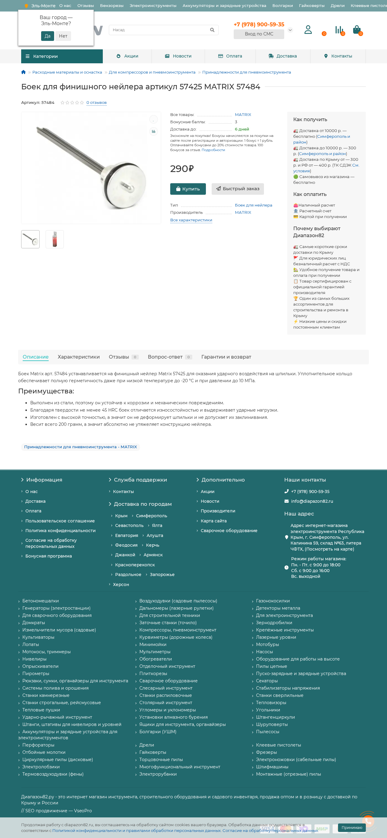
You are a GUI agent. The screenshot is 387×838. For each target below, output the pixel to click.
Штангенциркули (275, 717)
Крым (121, 515)
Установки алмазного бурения (173, 717)
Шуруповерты (272, 724)
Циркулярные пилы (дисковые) (57, 759)
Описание (36, 357)
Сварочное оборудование (229, 530)
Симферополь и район (322, 153)
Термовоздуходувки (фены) (53, 774)
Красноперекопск (135, 564)
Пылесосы (267, 731)
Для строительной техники (169, 615)
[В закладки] (153, 119)
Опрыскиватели (40, 666)
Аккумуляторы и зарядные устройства (224, 5)
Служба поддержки (140, 480)
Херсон (121, 584)
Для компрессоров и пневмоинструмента (152, 72)
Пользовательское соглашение (60, 520)
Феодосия (126, 545)
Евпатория (126, 535)
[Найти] (212, 30)
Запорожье (162, 574)
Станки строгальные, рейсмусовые (61, 702)
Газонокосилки (273, 601)
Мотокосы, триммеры (46, 651)
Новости (182, 56)
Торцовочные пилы (161, 759)
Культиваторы (38, 637)
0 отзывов (96, 102)
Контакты (341, 56)
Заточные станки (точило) (168, 622)
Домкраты (33, 622)
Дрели (338, 5)
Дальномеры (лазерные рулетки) (176, 608)
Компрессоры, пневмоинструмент (177, 630)
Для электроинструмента (284, 615)
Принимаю (352, 827)
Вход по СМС (259, 34)
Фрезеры (266, 752)
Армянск (153, 554)
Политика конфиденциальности (60, 530)
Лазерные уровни (276, 637)
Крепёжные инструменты (285, 630)
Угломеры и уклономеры (167, 710)
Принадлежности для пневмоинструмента (246, 72)
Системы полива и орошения (55, 688)
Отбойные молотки (44, 752)
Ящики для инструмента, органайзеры (182, 724)
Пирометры (35, 673)
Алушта (155, 535)
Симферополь (151, 515)
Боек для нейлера (253, 205)
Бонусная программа (48, 556)
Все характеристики (191, 219)
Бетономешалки (40, 601)
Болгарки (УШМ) (158, 731)
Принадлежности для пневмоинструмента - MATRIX (80, 446)
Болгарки (282, 5)
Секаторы (267, 681)
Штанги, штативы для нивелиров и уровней (72, 724)
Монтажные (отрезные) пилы (288, 774)
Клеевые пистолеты (278, 745)
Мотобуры (267, 644)
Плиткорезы (153, 673)
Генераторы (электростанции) (56, 608)
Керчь (152, 545)
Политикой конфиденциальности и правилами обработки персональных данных (136, 830)
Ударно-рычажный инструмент (57, 717)
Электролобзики (41, 767)
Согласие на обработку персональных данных (270, 830)
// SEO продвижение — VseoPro (56, 810)
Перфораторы (38, 745)
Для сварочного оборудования (57, 615)
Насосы (264, 651)
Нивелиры (34, 659)
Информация (44, 480)
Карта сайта (214, 520)
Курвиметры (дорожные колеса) (176, 637)
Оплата (234, 56)
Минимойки (153, 644)
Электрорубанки (158, 774)
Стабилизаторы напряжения (288, 688)
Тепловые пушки (41, 710)
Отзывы (85, 5)
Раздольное (128, 574)
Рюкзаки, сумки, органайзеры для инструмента (75, 681)
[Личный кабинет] (308, 29)
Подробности (213, 150)
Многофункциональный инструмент (179, 767)
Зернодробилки (274, 622)
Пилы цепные (271, 666)
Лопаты (30, 644)
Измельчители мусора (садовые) (59, 630)
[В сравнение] (153, 131)
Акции (131, 56)
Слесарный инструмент (166, 688)
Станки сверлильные (280, 695)
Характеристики (79, 357)
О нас (65, 5)
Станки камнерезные (46, 695)
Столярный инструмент (165, 702)
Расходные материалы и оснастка (67, 72)
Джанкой (125, 554)
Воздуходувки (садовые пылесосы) (178, 601)
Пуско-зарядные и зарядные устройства (301, 673)
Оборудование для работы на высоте (298, 659)
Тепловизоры (271, 702)
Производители (218, 510)
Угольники (268, 710)
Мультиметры (155, 651)
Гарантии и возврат (226, 357)
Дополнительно (223, 480)
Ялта (157, 525)
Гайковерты (312, 5)
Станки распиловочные (165, 695)
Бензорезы (112, 5)
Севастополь (129, 525)
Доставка (287, 56)
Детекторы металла (278, 608)
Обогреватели (155, 659)
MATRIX (243, 114)
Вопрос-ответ (169, 357)
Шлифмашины (272, 767)
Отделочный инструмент (167, 666)
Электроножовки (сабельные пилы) (296, 759)
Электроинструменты (153, 5)
